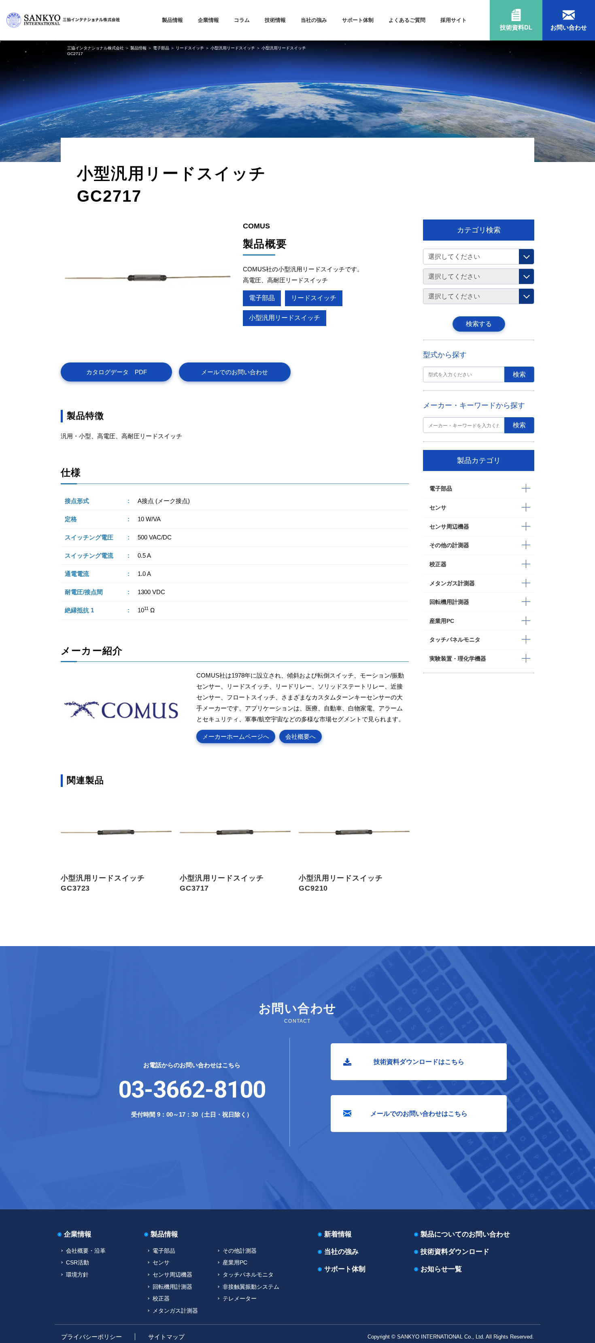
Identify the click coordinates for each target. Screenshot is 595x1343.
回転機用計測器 (449, 602)
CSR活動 (77, 1262)
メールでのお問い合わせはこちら (419, 1113)
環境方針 (77, 1274)
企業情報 (208, 20)
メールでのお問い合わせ (234, 372)
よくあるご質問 (407, 20)
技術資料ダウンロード (455, 1252)
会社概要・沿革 (86, 1250)
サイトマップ (166, 1336)
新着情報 (338, 1234)
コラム (242, 20)
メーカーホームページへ (235, 736)
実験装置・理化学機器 (457, 658)
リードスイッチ (190, 48)
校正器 (437, 564)
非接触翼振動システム (251, 1286)
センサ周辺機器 (449, 526)
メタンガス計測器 (452, 583)
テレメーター (240, 1298)
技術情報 (275, 20)
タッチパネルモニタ (454, 639)
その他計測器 (240, 1250)
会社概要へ (300, 736)
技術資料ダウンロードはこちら (419, 1061)
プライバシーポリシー (91, 1336)
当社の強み (314, 20)
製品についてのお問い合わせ (465, 1234)
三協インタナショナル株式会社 (95, 48)
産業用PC (441, 621)
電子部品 (161, 48)
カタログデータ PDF (116, 372)
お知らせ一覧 (441, 1269)
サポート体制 (358, 20)
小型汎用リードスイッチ (232, 48)
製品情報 (172, 20)
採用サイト (453, 20)
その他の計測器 (449, 545)
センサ (437, 507)
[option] (116, 844)
